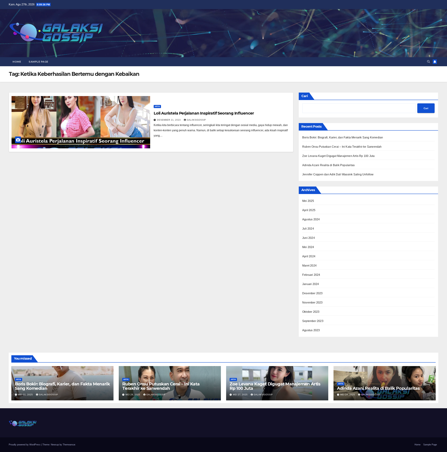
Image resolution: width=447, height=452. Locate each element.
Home (17, 61)
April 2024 (308, 256)
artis (157, 106)
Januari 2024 (310, 284)
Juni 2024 (308, 237)
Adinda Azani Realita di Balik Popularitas (328, 165)
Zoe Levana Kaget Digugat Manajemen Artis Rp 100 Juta (338, 155)
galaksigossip (196, 120)
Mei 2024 (308, 247)
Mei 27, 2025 (240, 394)
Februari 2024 (311, 274)
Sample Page (38, 61)
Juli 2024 (308, 228)
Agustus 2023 (311, 330)
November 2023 (312, 302)
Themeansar (69, 444)
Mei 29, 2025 (133, 394)
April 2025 (308, 210)
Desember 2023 (312, 293)
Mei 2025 (308, 200)
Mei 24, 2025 (348, 394)
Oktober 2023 (310, 311)
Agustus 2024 (311, 219)
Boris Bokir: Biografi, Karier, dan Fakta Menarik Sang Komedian (342, 137)
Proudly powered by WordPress (25, 444)
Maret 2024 (309, 265)
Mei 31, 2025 (26, 394)
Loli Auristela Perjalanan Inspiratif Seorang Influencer (204, 113)
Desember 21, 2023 (169, 120)
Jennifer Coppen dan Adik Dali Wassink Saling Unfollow (338, 174)
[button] (428, 61)
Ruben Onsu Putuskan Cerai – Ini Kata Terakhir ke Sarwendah (342, 146)
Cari (304, 96)
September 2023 (312, 321)
